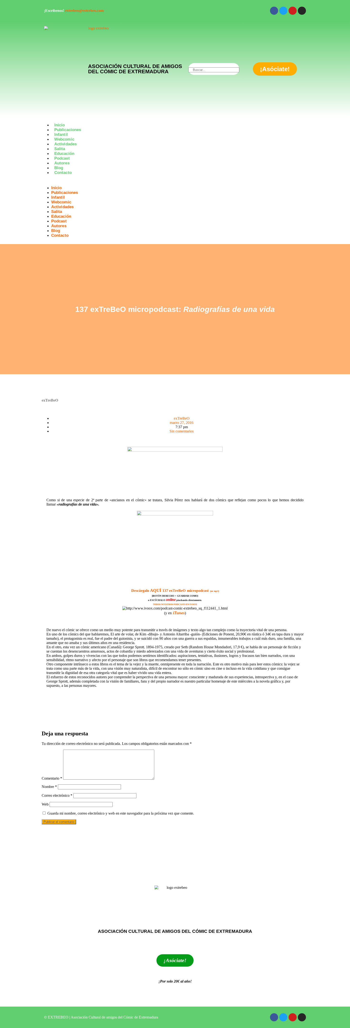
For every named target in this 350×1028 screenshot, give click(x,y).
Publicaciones (67, 130)
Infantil (61, 134)
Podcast (62, 158)
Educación (64, 153)
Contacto (63, 172)
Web (45, 804)
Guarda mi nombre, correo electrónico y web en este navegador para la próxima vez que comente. (120, 813)
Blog (58, 168)
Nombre (49, 787)
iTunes (179, 612)
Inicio (59, 125)
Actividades (65, 144)
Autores (62, 163)
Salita (59, 149)
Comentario (52, 778)
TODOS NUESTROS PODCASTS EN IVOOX (175, 604)
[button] (175, 181)
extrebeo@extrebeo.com (84, 11)
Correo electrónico (57, 795)
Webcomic (64, 139)
